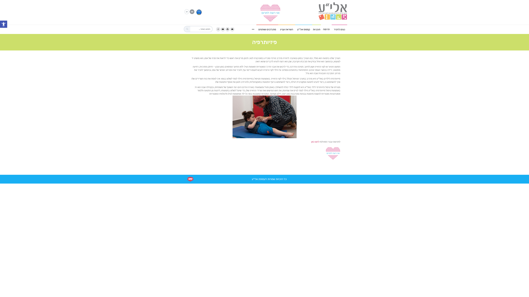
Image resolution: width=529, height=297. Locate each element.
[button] (3, 24)
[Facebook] (228, 29)
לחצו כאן (315, 142)
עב (187, 11)
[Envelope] (232, 29)
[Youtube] (223, 29)
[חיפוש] (187, 29)
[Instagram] (218, 29)
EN (192, 11)
